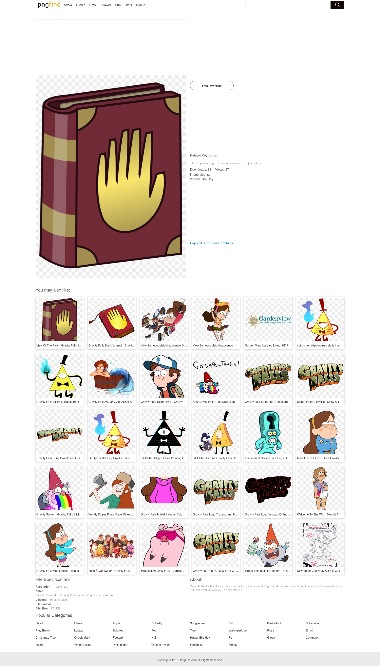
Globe (271, 637)
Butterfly (156, 623)
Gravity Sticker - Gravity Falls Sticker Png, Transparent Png (73, 514)
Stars (128, 5)
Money (233, 644)
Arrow (68, 5)
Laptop (78, 630)
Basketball (274, 623)
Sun (118, 5)
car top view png (231, 163)
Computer (312, 637)
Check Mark (82, 637)
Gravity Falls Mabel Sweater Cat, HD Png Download (173, 514)
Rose (270, 630)
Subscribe (312, 623)
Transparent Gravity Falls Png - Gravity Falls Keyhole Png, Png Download (291, 458)
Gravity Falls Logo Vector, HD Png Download (273, 514)
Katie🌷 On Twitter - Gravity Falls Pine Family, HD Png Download (129, 571)
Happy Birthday (200, 637)
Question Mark (161, 644)
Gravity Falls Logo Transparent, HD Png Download (224, 514)
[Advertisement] (111, 47)
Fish (231, 637)
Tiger (193, 630)
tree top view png (203, 163)
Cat (231, 623)
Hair (154, 637)
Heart (39, 623)
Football (118, 637)
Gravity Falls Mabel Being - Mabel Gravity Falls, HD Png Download (78, 571)
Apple (116, 623)
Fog (153, 630)
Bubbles (118, 630)
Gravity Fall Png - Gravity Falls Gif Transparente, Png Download (233, 571)
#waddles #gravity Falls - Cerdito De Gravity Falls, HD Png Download (184, 571)
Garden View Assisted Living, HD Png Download (275, 345)
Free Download (211, 85)
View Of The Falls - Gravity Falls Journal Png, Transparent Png (75, 345)
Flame (78, 623)
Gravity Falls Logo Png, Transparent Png (270, 402)
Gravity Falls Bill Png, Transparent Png (60, 402)
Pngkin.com (120, 644)
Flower (106, 5)
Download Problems (218, 243)
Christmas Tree (46, 637)
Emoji (93, 5)
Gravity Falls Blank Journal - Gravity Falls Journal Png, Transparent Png (133, 345)
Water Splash (82, 644)
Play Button (43, 630)
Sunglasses (197, 623)
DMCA (140, 5)
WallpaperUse (238, 630)
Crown (80, 5)
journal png (255, 163)
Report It (196, 243)
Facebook (196, 644)
